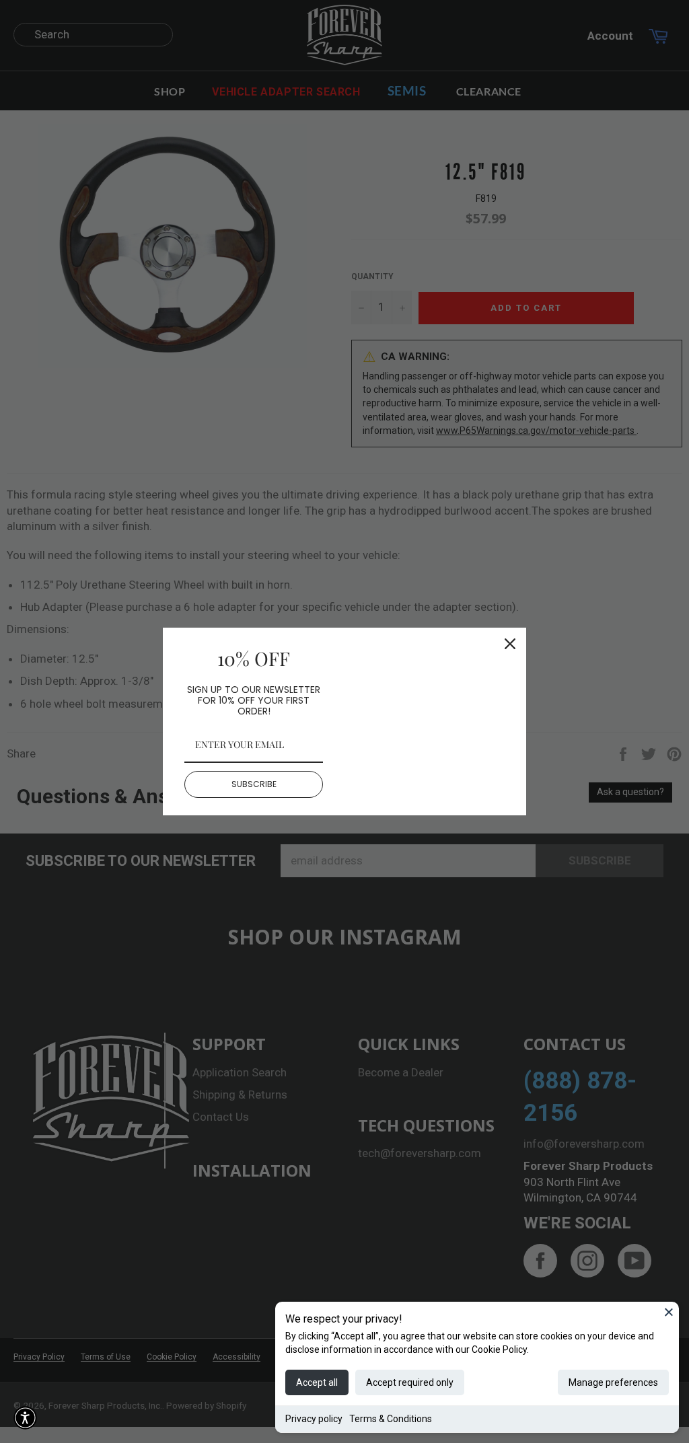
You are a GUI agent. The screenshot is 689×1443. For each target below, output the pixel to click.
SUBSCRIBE (254, 784)
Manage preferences (613, 1382)
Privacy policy (313, 1418)
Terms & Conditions (390, 1418)
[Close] (669, 1312)
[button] (25, 1418)
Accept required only (410, 1382)
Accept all (317, 1382)
